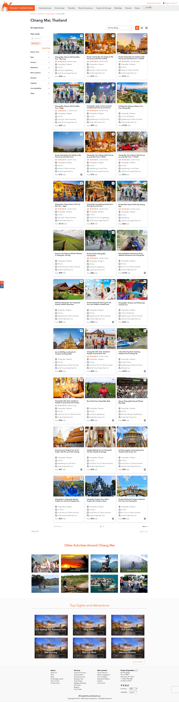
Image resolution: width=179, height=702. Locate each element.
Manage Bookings (80, 683)
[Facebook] (122, 685)
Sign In (174, 3)
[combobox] (133, 692)
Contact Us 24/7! (126, 681)
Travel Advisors (102, 673)
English (132, 692)
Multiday (118, 8)
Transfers (71, 8)
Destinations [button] (44, 8)
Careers (99, 681)
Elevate (128, 8)
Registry (76, 687)
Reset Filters (46, 48)
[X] (124, 685)
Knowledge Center (57, 679)
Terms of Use (55, 681)
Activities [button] (59, 8)
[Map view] (142, 28)
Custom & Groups (103, 8)
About (137, 8)
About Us (54, 673)
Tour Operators (102, 677)
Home (33, 14)
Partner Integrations (103, 675)
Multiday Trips (78, 679)
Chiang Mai (50, 14)
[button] (2, 283)
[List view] (146, 28)
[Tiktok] (128, 685)
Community (101, 683)
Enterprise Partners (103, 679)
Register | (168, 3)
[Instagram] (126, 685)
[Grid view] (137, 28)
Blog (52, 677)
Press (52, 675)
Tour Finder (78, 689)
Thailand (41, 14)
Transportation (78, 675)
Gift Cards (77, 685)
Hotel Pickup (78, 681)
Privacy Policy (55, 683)
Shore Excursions (85, 8)
